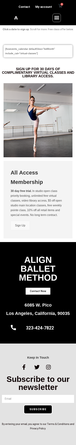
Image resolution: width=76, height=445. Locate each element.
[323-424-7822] (13, 327)
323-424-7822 (40, 328)
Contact (24, 7)
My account (43, 7)
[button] (56, 18)
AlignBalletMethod (38, 269)
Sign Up (20, 225)
